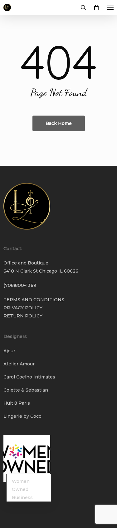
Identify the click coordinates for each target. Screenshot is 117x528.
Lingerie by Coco (22, 416)
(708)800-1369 (19, 285)
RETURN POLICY (22, 316)
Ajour (9, 351)
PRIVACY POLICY (22, 308)
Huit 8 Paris (16, 403)
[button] (110, 7)
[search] (83, 7)
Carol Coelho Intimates (29, 377)
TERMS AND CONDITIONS (33, 299)
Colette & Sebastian (25, 390)
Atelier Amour (19, 364)
